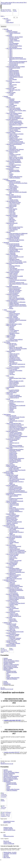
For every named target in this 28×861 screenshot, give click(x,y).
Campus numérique (10, 351)
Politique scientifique (11, 180)
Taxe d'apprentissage (14, 608)
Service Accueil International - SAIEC (18, 261)
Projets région (12, 212)
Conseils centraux (13, 39)
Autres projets (12, 214)
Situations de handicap (11, 392)
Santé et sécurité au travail (15, 546)
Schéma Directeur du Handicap (16, 449)
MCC (10, 172)
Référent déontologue (14, 71)
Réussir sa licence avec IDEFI (16, 157)
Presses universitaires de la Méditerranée (18, 233)
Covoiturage (12, 565)
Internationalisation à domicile (16, 249)
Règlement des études (14, 170)
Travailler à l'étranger (14, 542)
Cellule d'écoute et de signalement (17, 550)
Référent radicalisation (14, 73)
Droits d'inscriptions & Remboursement (18, 127)
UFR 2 (10, 51)
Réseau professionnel (11, 646)
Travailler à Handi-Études (15, 164)
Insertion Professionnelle (14, 101)
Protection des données (14, 74)
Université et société (10, 630)
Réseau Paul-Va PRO (14, 595)
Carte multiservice (13, 362)
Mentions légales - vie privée (9, 852)
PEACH (11, 225)
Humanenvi (12, 230)
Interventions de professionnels (16, 590)
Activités (11, 373)
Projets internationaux (14, 293)
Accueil (5, 681)
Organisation (9, 35)
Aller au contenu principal (6, 2)
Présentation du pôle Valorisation (16, 240)
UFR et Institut (12, 529)
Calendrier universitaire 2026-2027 (11, 752)
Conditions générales (14, 614)
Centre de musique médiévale (16, 339)
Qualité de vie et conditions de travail (17, 551)
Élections (11, 42)
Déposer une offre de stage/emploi (17, 598)
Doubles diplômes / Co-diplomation (17, 302)
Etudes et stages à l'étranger (12, 272)
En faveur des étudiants (14, 395)
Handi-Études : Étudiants (15, 450)
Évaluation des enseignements (16, 498)
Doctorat (11, 308)
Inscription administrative (15, 117)
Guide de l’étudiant (13, 477)
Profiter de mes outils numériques (13, 494)
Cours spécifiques (13, 268)
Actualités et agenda (10, 92)
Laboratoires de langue (14, 357)
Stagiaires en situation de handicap (17, 143)
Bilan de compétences (14, 136)
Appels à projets (13, 205)
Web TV (11, 91)
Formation (5, 96)
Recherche (5, 179)
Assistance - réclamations (15, 131)
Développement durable (14, 67)
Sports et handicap (13, 384)
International (6, 242)
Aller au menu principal (18, 2)
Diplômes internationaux (11, 300)
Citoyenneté (12, 374)
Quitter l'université (10, 524)
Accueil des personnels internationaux (17, 280)
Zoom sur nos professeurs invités (16, 282)
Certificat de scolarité (14, 505)
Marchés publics (13, 620)
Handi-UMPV (9, 448)
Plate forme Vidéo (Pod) (14, 89)
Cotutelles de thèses (13, 199)
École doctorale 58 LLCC (15, 196)
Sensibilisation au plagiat (14, 359)
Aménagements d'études (14, 159)
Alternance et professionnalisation (14, 144)
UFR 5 (10, 55)
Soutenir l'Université (11, 607)
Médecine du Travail (14, 391)
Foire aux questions (13, 130)
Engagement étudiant (14, 70)
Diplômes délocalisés (14, 303)
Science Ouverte (13, 185)
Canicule (11, 410)
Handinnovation (13, 454)
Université (5, 29)
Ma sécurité (11, 412)
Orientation (11, 100)
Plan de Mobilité (13, 79)
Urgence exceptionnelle (8, 843)
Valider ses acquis (13, 135)
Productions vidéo (10, 88)
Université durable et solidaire (16, 586)
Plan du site (6, 856)
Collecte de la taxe (13, 621)
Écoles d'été (12, 267)
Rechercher (3, 26)
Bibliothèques (12, 636)
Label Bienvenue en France (15, 260)
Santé (7, 388)
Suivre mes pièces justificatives (16, 123)
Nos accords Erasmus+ (14, 295)
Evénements (12, 371)
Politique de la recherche (14, 181)
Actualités (11, 93)
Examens (11, 174)
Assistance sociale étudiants (15, 396)
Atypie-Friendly (12, 451)
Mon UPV (5, 18)
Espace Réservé (9, 22)
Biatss (10, 83)
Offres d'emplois (13, 84)
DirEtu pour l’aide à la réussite (16, 158)
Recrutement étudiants (11, 517)
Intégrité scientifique (13, 186)
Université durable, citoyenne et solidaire (15, 66)
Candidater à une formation (15, 115)
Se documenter (9, 567)
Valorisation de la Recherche (12, 238)
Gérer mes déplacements (11, 563)
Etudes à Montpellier (11, 254)
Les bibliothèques (10, 387)
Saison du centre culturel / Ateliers (14, 324)
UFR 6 (10, 56)
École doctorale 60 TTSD (15, 197)
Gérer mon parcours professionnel (14, 537)
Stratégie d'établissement (14, 33)
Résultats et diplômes (11, 166)
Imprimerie (11, 559)
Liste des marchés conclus (15, 616)
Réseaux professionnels (14, 313)
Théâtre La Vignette (10, 335)
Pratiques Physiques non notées (16, 380)
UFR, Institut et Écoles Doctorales (14, 48)
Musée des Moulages (11, 325)
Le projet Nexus (13, 155)
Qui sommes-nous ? (13, 462)
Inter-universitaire (13, 47)
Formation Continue (10, 132)
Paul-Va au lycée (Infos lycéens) (16, 429)
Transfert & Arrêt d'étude (14, 128)
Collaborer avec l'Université (12, 587)
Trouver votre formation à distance (14, 113)
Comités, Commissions (14, 40)
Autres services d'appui (14, 203)
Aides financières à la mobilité (16, 276)
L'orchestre (11, 338)
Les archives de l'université (15, 560)
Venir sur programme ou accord (16, 256)
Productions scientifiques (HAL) (16, 234)
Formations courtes (13, 137)
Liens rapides (9, 617)
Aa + (2, 687)
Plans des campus (13, 344)
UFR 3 (10, 52)
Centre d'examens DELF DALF (16, 269)
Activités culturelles (13, 555)
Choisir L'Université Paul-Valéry (13, 423)
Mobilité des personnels (11, 277)
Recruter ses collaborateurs (12, 594)
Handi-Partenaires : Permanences (16, 458)
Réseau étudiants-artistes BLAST (16, 596)
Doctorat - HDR (10, 194)
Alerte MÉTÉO (12, 406)
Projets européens (13, 208)
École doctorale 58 (13, 64)
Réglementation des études (15, 570)
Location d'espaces (13, 592)
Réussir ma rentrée (13, 152)
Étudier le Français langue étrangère (17, 470)
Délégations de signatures (15, 574)
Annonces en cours (13, 613)
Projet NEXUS (12, 220)
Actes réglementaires (14, 43)
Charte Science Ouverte (14, 236)
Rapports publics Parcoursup (15, 176)
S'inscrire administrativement (15, 122)
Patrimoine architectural (14, 318)
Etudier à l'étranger (13, 273)
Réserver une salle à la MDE (15, 347)
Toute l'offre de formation (15, 109)
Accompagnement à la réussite (16, 141)
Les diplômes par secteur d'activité (17, 603)
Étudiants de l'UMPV (8, 472)
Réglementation (9, 168)
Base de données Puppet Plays (16, 227)
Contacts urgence (7, 842)
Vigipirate (11, 409)
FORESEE (11, 221)
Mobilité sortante (13, 278)
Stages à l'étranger (13, 274)
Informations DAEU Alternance (16, 149)
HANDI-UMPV (10, 473)
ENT (7, 21)
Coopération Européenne (12, 294)
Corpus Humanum (13, 229)
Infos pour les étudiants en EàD (16, 118)
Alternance (11, 145)
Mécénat (11, 609)
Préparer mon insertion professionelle (14, 501)
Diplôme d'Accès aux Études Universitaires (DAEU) (15, 139)
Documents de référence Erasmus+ (17, 299)
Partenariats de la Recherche (15, 589)
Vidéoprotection (12, 408)
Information (12, 99)
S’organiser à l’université (14, 154)
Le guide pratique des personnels (16, 528)
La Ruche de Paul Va (14, 397)
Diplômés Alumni (7, 622)
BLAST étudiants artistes (12, 340)
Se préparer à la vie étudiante (12, 439)
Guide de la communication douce (17, 572)
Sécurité (8, 399)
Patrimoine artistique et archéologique (17, 320)
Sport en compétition (14, 382)
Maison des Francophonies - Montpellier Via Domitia (15, 291)
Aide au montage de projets (12, 201)
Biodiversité (12, 322)
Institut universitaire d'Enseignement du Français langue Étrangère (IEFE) (18, 62)
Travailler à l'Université (11, 642)
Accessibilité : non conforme (9, 853)
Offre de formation (10, 106)
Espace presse (12, 618)
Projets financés (9, 207)
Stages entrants (12, 146)
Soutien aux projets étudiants (15, 370)
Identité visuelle (7, 822)
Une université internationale (12, 243)
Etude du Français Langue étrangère (14, 263)
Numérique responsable (14, 75)
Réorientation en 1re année (15, 124)
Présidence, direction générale (16, 36)
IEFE (10, 264)
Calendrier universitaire (14, 171)
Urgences (8, 19)
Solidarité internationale (14, 251)
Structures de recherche (11, 189)
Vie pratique (12, 346)
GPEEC (11, 543)
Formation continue (13, 604)
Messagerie (11, 361)
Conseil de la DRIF (13, 250)
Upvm (2, 16)
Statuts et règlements (13, 576)
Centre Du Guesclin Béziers (15, 45)
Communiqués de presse (9, 821)
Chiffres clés (9, 30)
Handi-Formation (13, 455)
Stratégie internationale (14, 245)
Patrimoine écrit (12, 321)
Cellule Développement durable (16, 631)
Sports (7, 375)
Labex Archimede (13, 216)
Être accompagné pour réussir (13, 150)
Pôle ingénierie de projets (15, 202)
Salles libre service (13, 356)
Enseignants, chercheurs (14, 82)
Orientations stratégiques (11, 31)
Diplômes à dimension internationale (17, 304)
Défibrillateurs (12, 404)
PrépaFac (11, 153)
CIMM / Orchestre (10, 337)
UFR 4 (10, 53)
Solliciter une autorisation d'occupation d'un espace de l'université (18, 349)
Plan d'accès (6, 841)
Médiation (11, 327)
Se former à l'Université (11, 600)
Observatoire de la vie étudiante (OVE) (18, 427)
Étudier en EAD (13, 258)
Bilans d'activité (12, 206)
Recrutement (9, 80)
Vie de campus (6, 342)
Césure (10, 126)
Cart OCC (11, 224)
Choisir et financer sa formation (16, 133)
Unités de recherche (13, 626)
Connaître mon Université (15, 467)
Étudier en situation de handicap (13, 161)
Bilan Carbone (6, 857)
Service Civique (12, 87)
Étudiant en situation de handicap (16, 508)
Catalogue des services (14, 353)
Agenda (11, 95)
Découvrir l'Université (11, 581)
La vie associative (13, 369)
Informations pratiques (14, 167)
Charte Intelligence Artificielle (16, 77)
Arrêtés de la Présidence (14, 177)
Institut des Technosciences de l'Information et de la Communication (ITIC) (17, 59)
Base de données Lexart (14, 228)
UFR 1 (10, 49)
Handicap (11, 78)
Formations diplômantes (14, 265)
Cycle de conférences (14, 330)
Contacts (11, 463)
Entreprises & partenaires (9, 580)
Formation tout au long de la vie (16, 424)
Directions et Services (14, 38)
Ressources (11, 163)
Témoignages (12, 252)
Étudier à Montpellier (14, 468)
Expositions (12, 329)
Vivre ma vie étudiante (11, 502)
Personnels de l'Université (9, 525)
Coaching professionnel (14, 548)
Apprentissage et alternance (15, 426)
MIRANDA (12, 219)
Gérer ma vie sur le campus (12, 554)
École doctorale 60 (13, 65)
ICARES (11, 218)
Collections (11, 326)
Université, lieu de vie (11, 343)
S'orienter (8, 97)
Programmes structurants (11, 215)
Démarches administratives (15, 162)
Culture (5, 309)
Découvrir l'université (11, 415)
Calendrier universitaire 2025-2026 (12, 720)
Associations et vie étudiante (12, 368)
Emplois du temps (13, 499)
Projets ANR (12, 210)
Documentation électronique (15, 360)
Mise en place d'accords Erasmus (16, 298)
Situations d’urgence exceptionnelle (17, 405)
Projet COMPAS (13, 105)
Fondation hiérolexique (14, 611)
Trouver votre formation (14, 108)
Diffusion (8, 232)
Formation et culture (13, 315)
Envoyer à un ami (9, 689)
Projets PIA (11, 211)
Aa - (4, 687)
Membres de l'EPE (13, 44)
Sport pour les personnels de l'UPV (17, 386)
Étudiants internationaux (11, 466)
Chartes (11, 175)
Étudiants (11, 86)
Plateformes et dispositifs (12, 223)
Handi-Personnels (13, 453)
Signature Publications (14, 237)
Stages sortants (12, 148)
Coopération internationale (12, 286)
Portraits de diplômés (14, 102)
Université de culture (11, 311)
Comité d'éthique (13, 188)
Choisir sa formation (13, 114)
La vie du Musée (13, 331)
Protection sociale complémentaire (17, 552)
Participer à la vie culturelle (12, 635)
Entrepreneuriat (12, 591)
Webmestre (5, 854)
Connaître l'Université (11, 624)
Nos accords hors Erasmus (15, 287)
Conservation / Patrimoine (12, 317)
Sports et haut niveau (14, 383)
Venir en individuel (13, 255)
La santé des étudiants (14, 390)
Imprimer (3, 689)
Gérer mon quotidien (11, 545)
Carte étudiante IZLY (14, 503)
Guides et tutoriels (13, 355)
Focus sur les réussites (14, 241)
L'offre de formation (13, 602)
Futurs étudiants (7, 414)
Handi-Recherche (13, 457)
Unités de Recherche (14, 190)
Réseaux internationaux (14, 289)
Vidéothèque (12, 334)
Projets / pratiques (13, 316)
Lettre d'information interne (15, 536)
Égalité (10, 69)
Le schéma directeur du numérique (17, 366)
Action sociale (9, 393)
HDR (10, 198)
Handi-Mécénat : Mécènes (15, 461)
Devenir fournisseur (10, 612)
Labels (10, 34)
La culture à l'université (14, 639)
